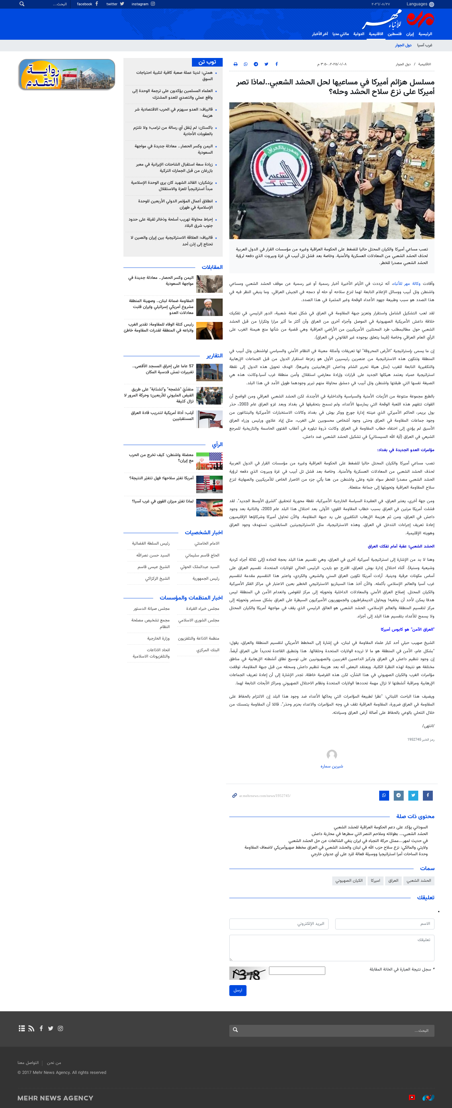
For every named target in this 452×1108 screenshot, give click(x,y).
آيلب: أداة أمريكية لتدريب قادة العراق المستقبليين (162, 416)
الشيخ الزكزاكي (157, 578)
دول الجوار (403, 45)
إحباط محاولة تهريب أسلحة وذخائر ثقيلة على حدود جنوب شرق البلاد (171, 222)
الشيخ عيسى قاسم (154, 567)
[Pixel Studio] (408, 1098)
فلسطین (395, 34)
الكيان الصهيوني (349, 880)
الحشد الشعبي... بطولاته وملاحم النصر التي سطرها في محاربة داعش (370, 834)
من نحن (54, 1063)
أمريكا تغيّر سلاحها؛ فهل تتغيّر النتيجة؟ (161, 478)
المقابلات (212, 267)
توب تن (207, 62)
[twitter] (51, 1029)
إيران (410, 34)
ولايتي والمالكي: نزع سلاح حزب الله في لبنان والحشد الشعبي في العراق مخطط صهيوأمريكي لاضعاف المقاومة (336, 847)
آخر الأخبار (320, 34)
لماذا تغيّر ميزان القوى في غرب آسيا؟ (163, 501)
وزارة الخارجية (158, 638)
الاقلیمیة (376, 34)
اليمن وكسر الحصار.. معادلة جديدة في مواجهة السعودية (174, 149)
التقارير (214, 356)
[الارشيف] (22, 1029)
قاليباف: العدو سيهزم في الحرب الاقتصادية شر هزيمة (174, 112)
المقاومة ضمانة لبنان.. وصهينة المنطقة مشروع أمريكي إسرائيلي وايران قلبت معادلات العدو (161, 307)
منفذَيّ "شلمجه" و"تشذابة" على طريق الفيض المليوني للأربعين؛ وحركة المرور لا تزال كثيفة (159, 395)
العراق (393, 880)
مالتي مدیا (341, 34)
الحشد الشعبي (419, 880)
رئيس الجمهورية (206, 578)
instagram (141, 4)
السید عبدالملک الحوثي (199, 567)
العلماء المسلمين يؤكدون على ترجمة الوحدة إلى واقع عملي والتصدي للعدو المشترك (172, 94)
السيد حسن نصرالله (153, 555)
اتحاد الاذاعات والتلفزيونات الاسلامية (151, 653)
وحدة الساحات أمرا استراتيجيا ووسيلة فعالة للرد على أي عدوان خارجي (369, 854)
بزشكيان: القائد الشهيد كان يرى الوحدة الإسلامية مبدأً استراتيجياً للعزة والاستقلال (172, 186)
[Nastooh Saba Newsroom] (425, 1098)
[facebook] (41, 1029)
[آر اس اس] (31, 1029)
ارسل (238, 990)
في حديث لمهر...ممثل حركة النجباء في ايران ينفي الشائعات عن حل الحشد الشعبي (358, 841)
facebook (85, 4)
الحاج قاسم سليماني (202, 555)
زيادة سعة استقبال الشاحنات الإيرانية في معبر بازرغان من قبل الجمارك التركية (174, 167)
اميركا (375, 880)
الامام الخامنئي (207, 543)
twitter (112, 4)
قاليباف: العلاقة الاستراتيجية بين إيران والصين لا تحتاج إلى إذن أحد (172, 241)
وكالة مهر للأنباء (407, 284)
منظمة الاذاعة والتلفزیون (198, 638)
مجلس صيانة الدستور (151, 609)
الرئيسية (425, 34)
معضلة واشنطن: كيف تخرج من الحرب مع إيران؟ (161, 458)
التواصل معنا (28, 1063)
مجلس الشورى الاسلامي (198, 620)
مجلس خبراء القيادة (202, 609)
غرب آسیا (424, 45)
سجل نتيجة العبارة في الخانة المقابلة (402, 970)
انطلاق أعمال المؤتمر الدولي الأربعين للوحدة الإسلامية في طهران (175, 204)
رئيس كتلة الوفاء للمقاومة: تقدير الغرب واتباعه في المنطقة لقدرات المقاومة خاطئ (159, 327)
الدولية (358, 34)
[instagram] (60, 1029)
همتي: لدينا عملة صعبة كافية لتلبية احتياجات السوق (174, 76)
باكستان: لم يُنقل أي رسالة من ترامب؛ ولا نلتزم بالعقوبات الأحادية (173, 131)
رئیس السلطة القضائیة (151, 543)
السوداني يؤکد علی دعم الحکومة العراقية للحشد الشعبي (381, 827)
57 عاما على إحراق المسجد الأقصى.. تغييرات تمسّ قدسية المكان (163, 369)
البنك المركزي (208, 650)
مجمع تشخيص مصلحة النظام (150, 623)
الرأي (217, 445)
